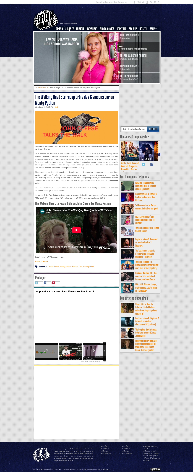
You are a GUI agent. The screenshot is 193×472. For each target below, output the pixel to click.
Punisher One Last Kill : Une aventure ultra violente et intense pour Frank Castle (146, 276)
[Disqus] (76, 402)
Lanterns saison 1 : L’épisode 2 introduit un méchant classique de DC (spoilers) (147, 321)
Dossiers (60, 37)
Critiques (60, 33)
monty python (65, 266)
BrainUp (133, 28)
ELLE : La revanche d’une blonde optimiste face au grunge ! (144, 219)
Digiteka (103, 361)
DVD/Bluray (92, 28)
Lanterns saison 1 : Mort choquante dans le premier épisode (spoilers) (145, 186)
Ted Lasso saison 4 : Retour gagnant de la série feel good (146, 207)
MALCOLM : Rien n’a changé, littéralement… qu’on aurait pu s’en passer (146, 287)
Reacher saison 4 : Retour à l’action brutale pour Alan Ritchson (146, 197)
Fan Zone (154, 33)
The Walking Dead (86, 266)
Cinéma (59, 28)
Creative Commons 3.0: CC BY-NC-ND (97, 469)
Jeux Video (121, 28)
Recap (75, 266)
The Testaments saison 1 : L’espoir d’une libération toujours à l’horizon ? (145, 253)
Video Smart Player (86, 361)
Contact (147, 460)
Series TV (69, 28)
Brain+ (153, 28)
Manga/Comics (107, 28)
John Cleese (53, 266)
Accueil (37, 88)
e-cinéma (60, 42)
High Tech (144, 42)
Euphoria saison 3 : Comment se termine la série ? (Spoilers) (146, 242)
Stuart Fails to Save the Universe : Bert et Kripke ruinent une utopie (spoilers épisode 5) (146, 309)
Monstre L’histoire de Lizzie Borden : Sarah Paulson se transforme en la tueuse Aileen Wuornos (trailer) (146, 345)
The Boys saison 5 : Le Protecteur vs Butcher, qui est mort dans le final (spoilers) (146, 265)
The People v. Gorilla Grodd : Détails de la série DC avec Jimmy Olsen (146, 332)
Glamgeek (144, 37)
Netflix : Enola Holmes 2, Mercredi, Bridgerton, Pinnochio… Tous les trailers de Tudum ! (130, 168)
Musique (80, 28)
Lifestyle (143, 28)
